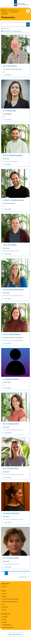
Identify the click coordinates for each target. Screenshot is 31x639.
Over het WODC (13, 12)
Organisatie (4, 14)
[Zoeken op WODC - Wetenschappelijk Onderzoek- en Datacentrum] (28, 11)
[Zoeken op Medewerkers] (28, 24)
